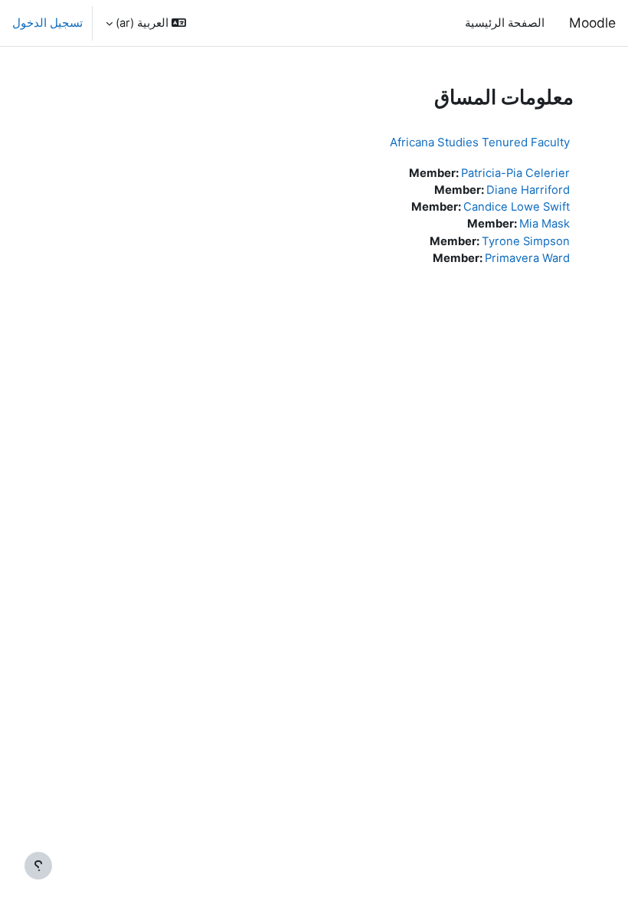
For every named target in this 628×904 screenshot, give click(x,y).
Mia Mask (544, 224)
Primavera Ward (527, 258)
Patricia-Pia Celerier (515, 173)
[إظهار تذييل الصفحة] (38, 865)
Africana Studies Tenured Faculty (480, 142)
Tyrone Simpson (526, 241)
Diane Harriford (528, 190)
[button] (146, 23)
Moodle (592, 23)
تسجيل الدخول (47, 23)
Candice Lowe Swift (516, 207)
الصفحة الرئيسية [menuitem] (505, 23)
